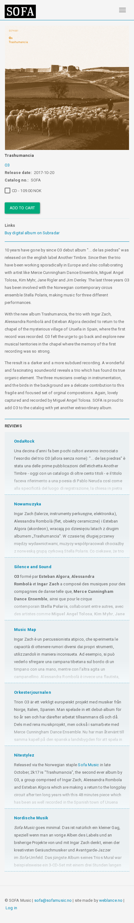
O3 (7, 165)
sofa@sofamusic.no (53, 900)
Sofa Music (88, 764)
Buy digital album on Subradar (32, 233)
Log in (11, 908)
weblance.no (110, 900)
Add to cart (22, 208)
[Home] (20, 11)
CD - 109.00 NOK (27, 190)
